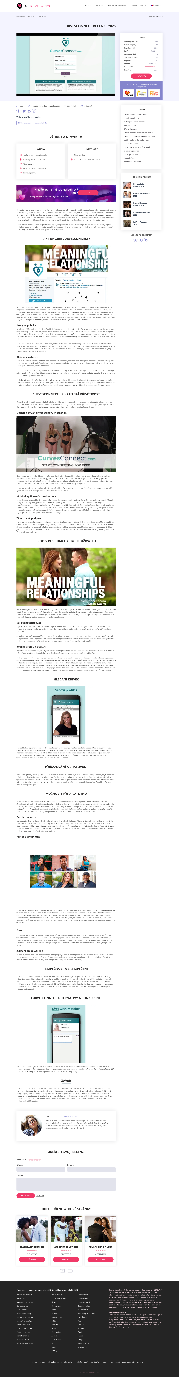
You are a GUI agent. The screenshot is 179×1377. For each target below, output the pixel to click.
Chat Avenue (56, 1306)
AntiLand (54, 1336)
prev (62, 1270)
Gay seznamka (22, 1306)
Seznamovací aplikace (24, 1343)
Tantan (80, 1336)
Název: (19, 1165)
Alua (79, 1321)
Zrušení (40, 1196)
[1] (29, 1160)
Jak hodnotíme (53, 1362)
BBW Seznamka (24, 123)
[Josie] (31, 1125)
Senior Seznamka (23, 1325)
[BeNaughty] (128, 93)
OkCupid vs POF (57, 1295)
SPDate (54, 1313)
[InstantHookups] (127, 204)
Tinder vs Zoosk (84, 1302)
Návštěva (141, 76)
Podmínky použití (82, 1362)
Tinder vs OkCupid (85, 1298)
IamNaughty (82, 1347)
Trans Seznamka (22, 1336)
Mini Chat (81, 1325)
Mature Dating (83, 1343)
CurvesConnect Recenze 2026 (135, 114)
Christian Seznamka (24, 1328)
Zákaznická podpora (131, 143)
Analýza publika (130, 125)
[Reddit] (135, 240)
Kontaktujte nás (128, 1362)
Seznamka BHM (41, 123)
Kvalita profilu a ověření (133, 154)
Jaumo (53, 1328)
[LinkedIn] (24, 111)
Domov (88, 5)
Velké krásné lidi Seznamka (28, 117)
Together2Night (84, 1317)
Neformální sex (22, 1298)
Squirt (53, 1343)
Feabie (54, 1310)
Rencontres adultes (24, 1321)
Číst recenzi (32, 1254)
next (70, 1270)
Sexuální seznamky (23, 1313)
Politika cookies (67, 1362)
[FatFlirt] (127, 223)
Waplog (54, 1351)
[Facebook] (18, 111)
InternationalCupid (58, 1298)
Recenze (99, 5)
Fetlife (53, 1321)
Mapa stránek (142, 1362)
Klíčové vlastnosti (130, 129)
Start (88, 193)
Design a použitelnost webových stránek (139, 136)
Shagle (80, 1339)
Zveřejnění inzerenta (99, 1362)
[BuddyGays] (127, 213)
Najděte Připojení (137, 5)
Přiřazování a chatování (133, 162)
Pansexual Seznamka (24, 1317)
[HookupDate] (127, 185)
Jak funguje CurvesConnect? (134, 122)
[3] (34, 1160)
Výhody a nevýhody (131, 118)
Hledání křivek (129, 158)
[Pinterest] (34, 111)
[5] (39, 1160)
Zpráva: (19, 1175)
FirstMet (81, 1328)
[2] (32, 1160)
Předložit (25, 1196)
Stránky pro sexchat (24, 1295)
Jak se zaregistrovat (131, 151)
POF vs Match (83, 1310)
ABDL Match (56, 1339)
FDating (81, 1332)
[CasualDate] (127, 194)
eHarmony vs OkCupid (86, 1313)
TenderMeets (56, 1317)
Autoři (118, 1362)
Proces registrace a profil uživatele (137, 147)
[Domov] (33, 6)
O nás (111, 1362)
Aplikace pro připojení (116, 5)
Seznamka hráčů (22, 1339)
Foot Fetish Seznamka (24, 1302)
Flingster (54, 1302)
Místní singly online (23, 1332)
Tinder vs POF (83, 1295)
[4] (37, 1160)
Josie (48, 1116)
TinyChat (54, 1325)
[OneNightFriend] (141, 93)
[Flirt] (154, 93)
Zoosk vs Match (84, 1306)
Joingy (53, 1347)
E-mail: (70, 1165)
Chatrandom (56, 1332)
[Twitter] (29, 111)
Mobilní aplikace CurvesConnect (136, 140)
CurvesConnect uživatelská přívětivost (138, 133)
